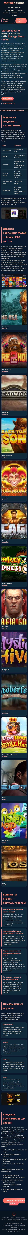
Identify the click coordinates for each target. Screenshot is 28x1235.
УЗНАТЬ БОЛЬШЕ (8, 103)
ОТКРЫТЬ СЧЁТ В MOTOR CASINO (15, 1201)
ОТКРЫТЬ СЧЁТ (19, 20)
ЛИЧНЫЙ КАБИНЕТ (5, 20)
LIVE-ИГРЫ (14, 15)
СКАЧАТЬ (22, 13)
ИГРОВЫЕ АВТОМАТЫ (14, 7)
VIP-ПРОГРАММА (10, 10)
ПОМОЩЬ (20, 10)
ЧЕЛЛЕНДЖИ (14, 13)
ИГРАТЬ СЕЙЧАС (7, 98)
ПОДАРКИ (6, 13)
